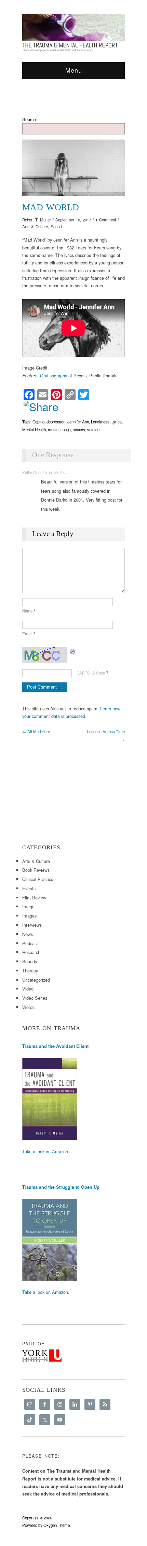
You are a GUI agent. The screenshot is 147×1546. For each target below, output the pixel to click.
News (27, 934)
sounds (79, 429)
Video (28, 988)
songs (66, 429)
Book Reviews (36, 870)
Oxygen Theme (56, 1525)
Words (28, 1007)
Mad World (50, 207)
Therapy (30, 970)
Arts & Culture (35, 226)
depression (55, 421)
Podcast (30, 943)
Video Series (34, 998)
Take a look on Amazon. (45, 1151)
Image (28, 906)
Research (31, 952)
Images (29, 915)
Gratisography (53, 375)
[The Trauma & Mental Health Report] (73, 32)
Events (29, 888)
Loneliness (100, 421)
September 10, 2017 (73, 219)
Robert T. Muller (36, 219)
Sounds (57, 226)
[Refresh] (73, 651)
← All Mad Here (36, 731)
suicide (93, 429)
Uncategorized (36, 980)
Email (28, 633)
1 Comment (105, 219)
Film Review (34, 897)
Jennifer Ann (78, 421)
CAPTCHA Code (91, 673)
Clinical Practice (37, 879)
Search (29, 119)
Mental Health (34, 429)
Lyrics (116, 421)
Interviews (32, 925)
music (53, 429)
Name (28, 610)
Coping (38, 421)
